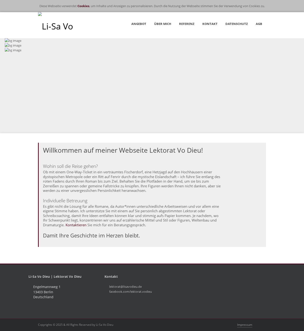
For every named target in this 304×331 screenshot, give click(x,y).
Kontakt (111, 276)
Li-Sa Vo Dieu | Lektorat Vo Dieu (54, 276)
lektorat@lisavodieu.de (125, 286)
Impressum (244, 325)
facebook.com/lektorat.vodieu (130, 291)
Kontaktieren (76, 224)
